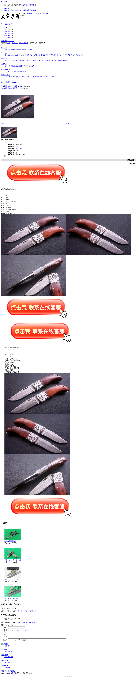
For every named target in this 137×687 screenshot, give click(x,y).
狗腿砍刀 (23, 55)
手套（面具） (16, 77)
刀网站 (12, 671)
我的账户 (7, 8)
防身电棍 (7, 31)
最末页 (34, 611)
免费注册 (32, 5)
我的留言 (20, 10)
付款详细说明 (8, 657)
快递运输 (7, 662)
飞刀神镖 (52, 60)
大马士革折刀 (23, 43)
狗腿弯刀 (7, 33)
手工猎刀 (53, 55)
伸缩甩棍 (14, 50)
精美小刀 (15, 43)
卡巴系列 (17, 71)
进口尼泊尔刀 (9, 71)
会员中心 (7, 37)
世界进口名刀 (5, 69)
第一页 (20, 611)
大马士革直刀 (15, 55)
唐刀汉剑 (8, 66)
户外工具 (42, 77)
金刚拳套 (64, 60)
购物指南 (5, 644)
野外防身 (4, 48)
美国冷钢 (23, 71)
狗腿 (39, 13)
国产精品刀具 (80, 55)
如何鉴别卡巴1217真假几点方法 (11, 88)
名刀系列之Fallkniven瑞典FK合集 (11, 86)
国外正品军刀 (6, 82)
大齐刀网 (4, 1)
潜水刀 (41, 55)
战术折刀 (8, 60)
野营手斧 (68, 55)
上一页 (24, 611)
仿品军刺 (36, 55)
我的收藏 (26, 10)
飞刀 (42, 13)
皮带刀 (24, 77)
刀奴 (28, 13)
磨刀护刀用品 (50, 77)
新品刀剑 (7, 29)
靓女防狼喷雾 (21, 50)
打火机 (36, 77)
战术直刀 (8, 55)
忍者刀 (73, 55)
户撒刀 (26, 66)
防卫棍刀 (47, 55)
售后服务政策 (8, 651)
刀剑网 (7, 671)
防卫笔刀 (30, 60)
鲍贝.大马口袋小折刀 (11, 598)
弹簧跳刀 (36, 60)
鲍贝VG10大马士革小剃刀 (13, 560)
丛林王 (35, 13)
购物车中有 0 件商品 (7, 41)
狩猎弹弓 (30, 50)
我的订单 (14, 10)
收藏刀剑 (4, 64)
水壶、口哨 (30, 77)
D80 (31, 13)
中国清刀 (14, 66)
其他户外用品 (5, 75)
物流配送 (5, 660)
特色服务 (5, 665)
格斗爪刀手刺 (43, 60)
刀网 (5, 27)
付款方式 (7, 35)
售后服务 (5, 649)
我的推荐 (33, 10)
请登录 (25, 5)
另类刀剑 (31, 66)
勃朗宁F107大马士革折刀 (12, 579)
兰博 (46, 13)
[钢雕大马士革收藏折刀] (17, 122)
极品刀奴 (30, 55)
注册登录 (7, 646)
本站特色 (7, 667)
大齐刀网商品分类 (7, 24)
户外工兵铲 (8, 77)
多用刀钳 (58, 60)
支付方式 (5, 655)
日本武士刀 (60, 55)
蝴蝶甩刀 (23, 60)
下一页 (29, 611)
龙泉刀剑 (20, 66)
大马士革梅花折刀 (10, 541)
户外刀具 (4, 53)
